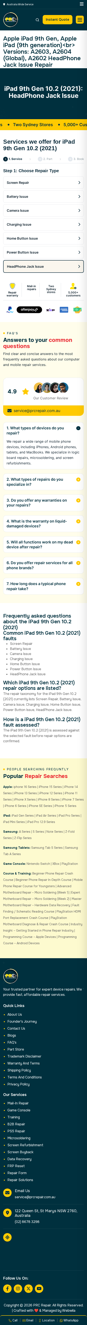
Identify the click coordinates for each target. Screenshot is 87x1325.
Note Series (54, 832)
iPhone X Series (25, 799)
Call (15, 1320)
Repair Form (17, 1173)
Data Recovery (19, 1159)
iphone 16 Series (25, 787)
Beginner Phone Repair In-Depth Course (43, 880)
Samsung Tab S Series (47, 848)
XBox (55, 864)
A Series (24, 832)
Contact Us (16, 1028)
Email (29, 1320)
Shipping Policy (19, 1070)
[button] (80, 20)
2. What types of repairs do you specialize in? (35, 481)
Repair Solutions (20, 1180)
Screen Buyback (20, 1152)
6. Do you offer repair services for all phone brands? (40, 565)
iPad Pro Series (69, 815)
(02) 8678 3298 (27, 1222)
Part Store (15, 1049)
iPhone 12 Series (50, 793)
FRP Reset (16, 1166)
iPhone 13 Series (25, 793)
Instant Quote (57, 19)
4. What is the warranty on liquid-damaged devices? (37, 523)
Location (48, 1320)
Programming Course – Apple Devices (29, 937)
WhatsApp (71, 1320)
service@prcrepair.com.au (37, 410)
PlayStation (70, 864)
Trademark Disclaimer (24, 1056)
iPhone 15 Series (50, 787)
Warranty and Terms (23, 1063)
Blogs (11, 1035)
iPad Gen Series (23, 815)
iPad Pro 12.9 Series (41, 822)
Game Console (18, 1110)
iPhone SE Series (40, 806)
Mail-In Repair (18, 1103)
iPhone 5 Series (65, 806)
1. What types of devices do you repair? (35, 430)
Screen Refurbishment (25, 1145)
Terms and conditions (24, 1077)
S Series (38, 832)
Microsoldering (18, 1138)
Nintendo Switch (38, 864)
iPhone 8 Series (49, 799)
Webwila (68, 1310)
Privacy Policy (18, 1084)
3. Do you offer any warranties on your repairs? (37, 502)
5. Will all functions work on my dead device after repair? (40, 544)
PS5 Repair (16, 1131)
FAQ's (11, 1042)
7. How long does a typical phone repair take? (36, 586)
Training (13, 1117)
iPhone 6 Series (15, 806)
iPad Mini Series (14, 822)
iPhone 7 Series (73, 799)
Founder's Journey (22, 1021)
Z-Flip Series (23, 838)
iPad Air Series (46, 815)
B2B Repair (16, 1124)
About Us (14, 1014)
